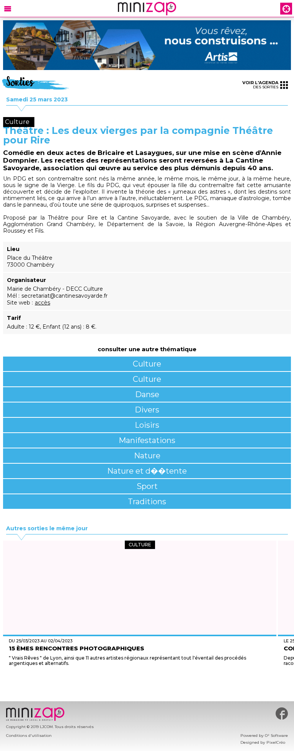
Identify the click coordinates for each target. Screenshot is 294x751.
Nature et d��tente (147, 471)
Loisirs (147, 425)
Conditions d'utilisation (29, 735)
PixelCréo (275, 742)
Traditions (147, 501)
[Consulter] (147, 45)
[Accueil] (147, 8)
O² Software (276, 735)
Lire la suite (140, 683)
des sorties (260, 85)
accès (42, 302)
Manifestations (147, 440)
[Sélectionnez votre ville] (286, 9)
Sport (147, 486)
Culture (147, 363)
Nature (147, 455)
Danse (147, 394)
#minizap (282, 713)
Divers (147, 409)
